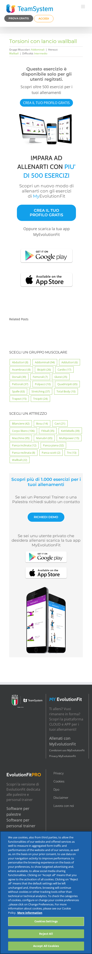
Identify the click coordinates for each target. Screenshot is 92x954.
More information (29, 913)
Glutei (60, 377)
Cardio (64, 369)
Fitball (47, 431)
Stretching (40, 391)
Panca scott (51, 453)
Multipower (69, 438)
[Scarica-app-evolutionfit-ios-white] (46, 272)
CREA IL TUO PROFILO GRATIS (46, 102)
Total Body (66, 391)
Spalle (18, 391)
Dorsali (19, 377)
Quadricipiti (67, 384)
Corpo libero (23, 431)
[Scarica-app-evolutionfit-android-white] (46, 248)
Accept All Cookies (46, 946)
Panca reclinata (23, 453)
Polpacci (43, 384)
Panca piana (53, 445)
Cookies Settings (46, 921)
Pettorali (20, 384)
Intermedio (40, 53)
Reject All (46, 934)
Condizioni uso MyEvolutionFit (67, 750)
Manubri (44, 438)
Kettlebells (70, 431)
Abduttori (20, 362)
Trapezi (19, 399)
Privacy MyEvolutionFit (62, 756)
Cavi (60, 423)
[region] (46, 892)
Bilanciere (21, 423)
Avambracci (21, 369)
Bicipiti (44, 369)
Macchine (21, 438)
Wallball (14, 53)
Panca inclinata (24, 445)
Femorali (40, 377)
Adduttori (69, 362)
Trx (71, 453)
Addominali (38, 49)
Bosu (42, 423)
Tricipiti (40, 399)
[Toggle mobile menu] (83, 6)
